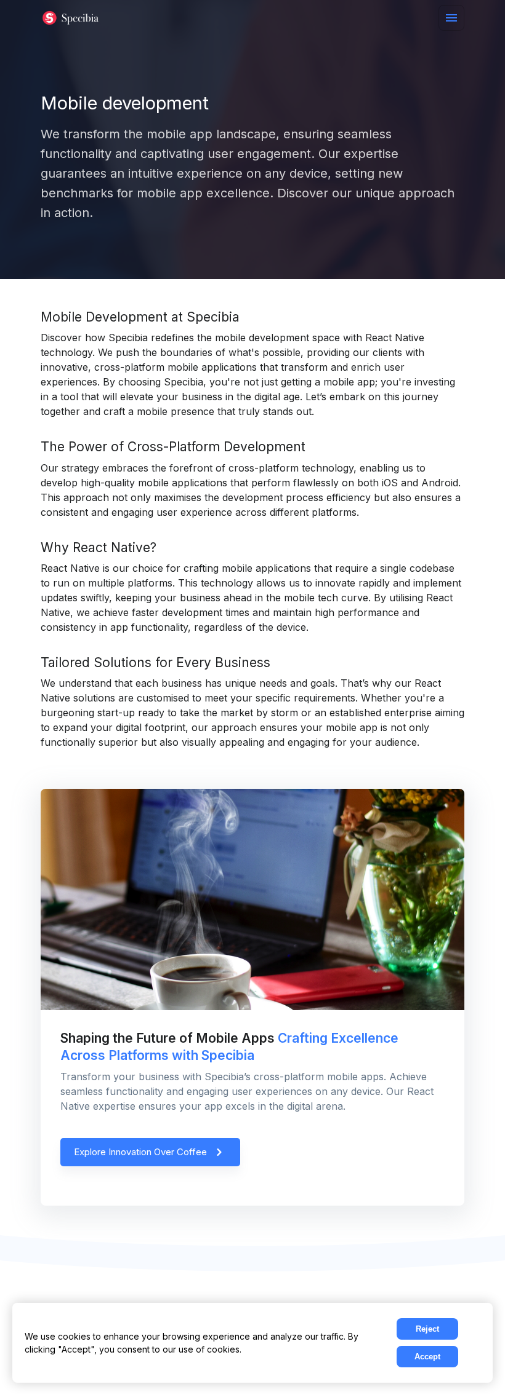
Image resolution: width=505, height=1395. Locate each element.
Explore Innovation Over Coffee (140, 1152)
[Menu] (451, 18)
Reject (427, 1329)
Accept (427, 1356)
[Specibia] (71, 18)
